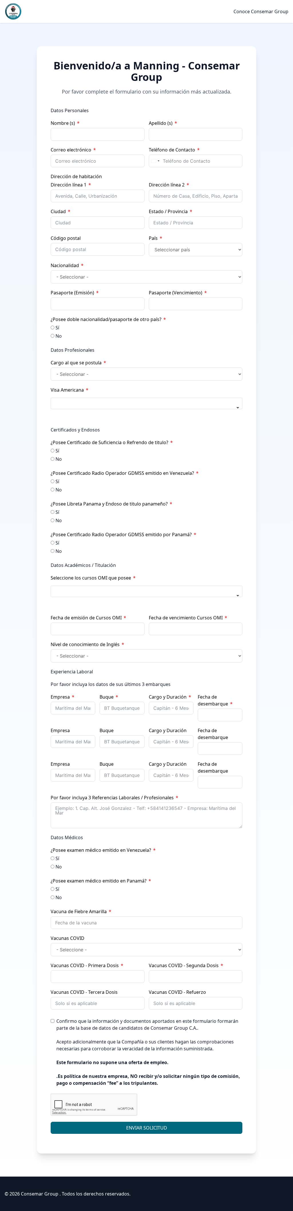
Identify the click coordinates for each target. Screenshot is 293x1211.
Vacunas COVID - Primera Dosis (85, 965)
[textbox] (146, 403)
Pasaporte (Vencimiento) (175, 292)
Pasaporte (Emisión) (72, 292)
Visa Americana (67, 390)
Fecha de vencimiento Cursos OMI (186, 618)
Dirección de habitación (76, 176)
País (153, 238)
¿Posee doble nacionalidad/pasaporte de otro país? (106, 319)
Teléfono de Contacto (172, 150)
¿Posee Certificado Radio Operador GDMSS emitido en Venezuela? (122, 473)
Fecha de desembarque (213, 700)
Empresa (60, 697)
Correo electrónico (71, 150)
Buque (107, 697)
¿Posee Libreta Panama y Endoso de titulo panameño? (109, 504)
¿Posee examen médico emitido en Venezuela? (101, 850)
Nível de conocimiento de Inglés (85, 644)
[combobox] (155, 161)
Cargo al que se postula (76, 362)
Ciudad (58, 211)
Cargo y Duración (168, 697)
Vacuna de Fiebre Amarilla (79, 911)
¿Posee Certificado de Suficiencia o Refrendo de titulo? (109, 442)
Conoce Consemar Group (260, 11)
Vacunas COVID (67, 938)
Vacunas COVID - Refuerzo (177, 992)
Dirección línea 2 (167, 185)
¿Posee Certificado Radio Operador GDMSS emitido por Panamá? (121, 534)
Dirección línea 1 (68, 185)
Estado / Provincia (168, 211)
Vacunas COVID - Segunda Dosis (184, 965)
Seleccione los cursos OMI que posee (91, 578)
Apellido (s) (161, 123)
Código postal (66, 238)
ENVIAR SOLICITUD (146, 1128)
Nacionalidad (65, 265)
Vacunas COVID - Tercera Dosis (84, 992)
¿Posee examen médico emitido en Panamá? (98, 881)
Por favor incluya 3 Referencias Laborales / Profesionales (112, 797)
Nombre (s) (63, 123)
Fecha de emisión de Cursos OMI (86, 618)
